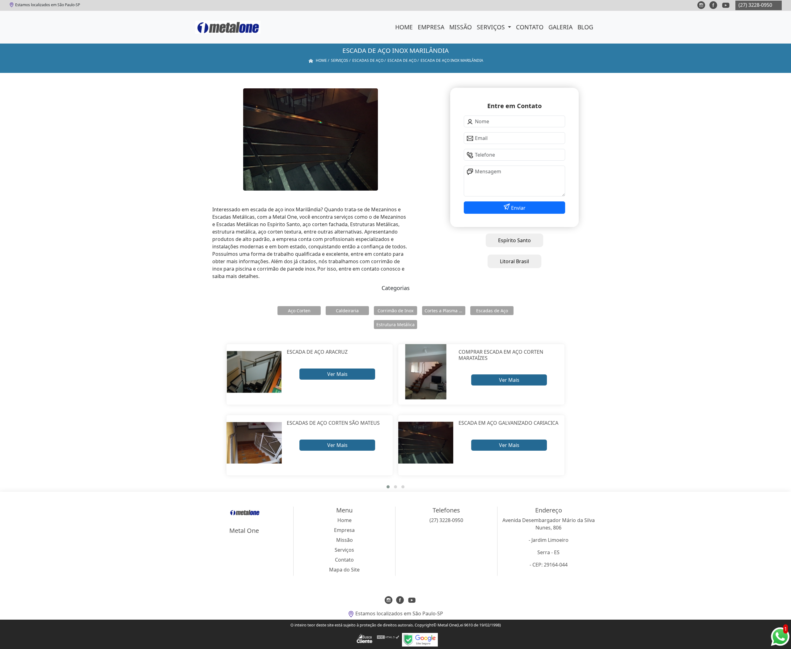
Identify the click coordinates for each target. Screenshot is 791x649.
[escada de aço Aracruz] (254, 371)
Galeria (560, 27)
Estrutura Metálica (395, 324)
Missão (460, 27)
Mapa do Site (344, 569)
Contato (530, 27)
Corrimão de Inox (395, 311)
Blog (585, 27)
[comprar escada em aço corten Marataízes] (426, 371)
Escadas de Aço (492, 311)
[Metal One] (227, 27)
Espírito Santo (514, 240)
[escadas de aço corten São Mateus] (254, 442)
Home (404, 27)
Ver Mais (337, 374)
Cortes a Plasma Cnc (445, 311)
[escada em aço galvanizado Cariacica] (426, 442)
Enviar (518, 207)
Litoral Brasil (514, 261)
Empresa (431, 27)
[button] (388, 487)
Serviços (491, 27)
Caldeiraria (347, 311)
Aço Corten (299, 311)
